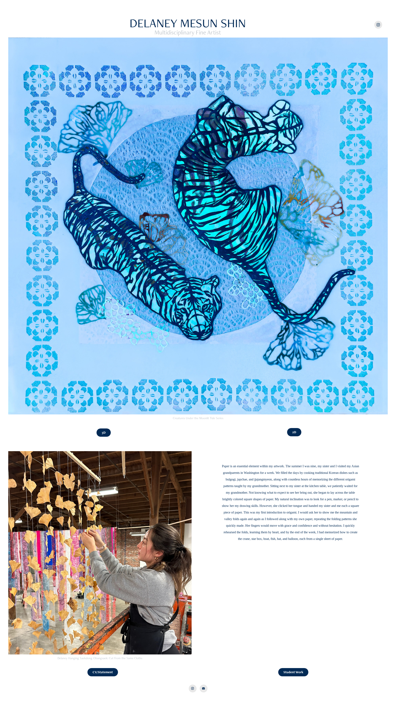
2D (294, 432)
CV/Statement (103, 672)
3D (104, 432)
